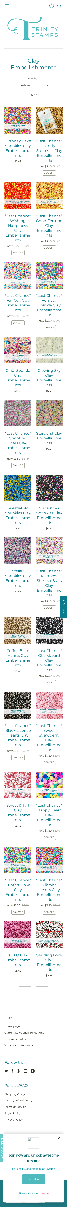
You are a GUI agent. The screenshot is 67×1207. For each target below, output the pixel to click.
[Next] (42, 990)
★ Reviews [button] (63, 607)
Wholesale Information (19, 1045)
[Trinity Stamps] (33, 28)
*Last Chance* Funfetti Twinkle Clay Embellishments (49, 305)
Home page (12, 1026)
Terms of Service (15, 1106)
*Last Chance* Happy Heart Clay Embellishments (49, 815)
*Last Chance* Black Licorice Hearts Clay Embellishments (18, 735)
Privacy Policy (13, 1119)
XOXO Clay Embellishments (18, 960)
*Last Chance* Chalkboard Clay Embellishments (49, 660)
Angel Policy (12, 1113)
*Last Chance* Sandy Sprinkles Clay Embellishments (49, 151)
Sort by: (33, 78)
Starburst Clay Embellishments (49, 438)
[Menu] (7, 6)
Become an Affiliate (17, 1039)
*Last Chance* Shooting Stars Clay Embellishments (18, 443)
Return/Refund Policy (18, 1100)
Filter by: (33, 95)
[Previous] (25, 990)
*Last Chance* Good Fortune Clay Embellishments (49, 225)
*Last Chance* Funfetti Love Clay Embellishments (18, 890)
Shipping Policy (14, 1094)
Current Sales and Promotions (24, 1032)
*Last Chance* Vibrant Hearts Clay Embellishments (49, 890)
